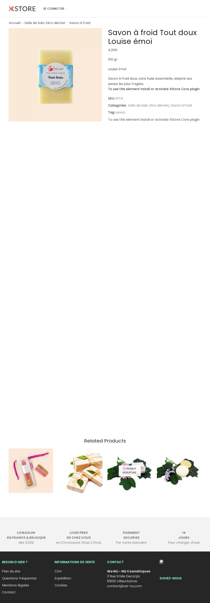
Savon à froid (79, 23)
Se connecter (53, 9)
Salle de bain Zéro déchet (44, 23)
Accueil (15, 23)
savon (120, 112)
